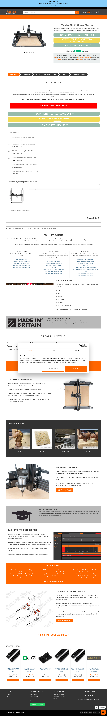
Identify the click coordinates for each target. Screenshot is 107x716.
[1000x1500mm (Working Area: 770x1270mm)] (54, 165)
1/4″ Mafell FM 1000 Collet (85, 273)
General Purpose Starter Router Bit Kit (53, 269)
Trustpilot (60, 581)
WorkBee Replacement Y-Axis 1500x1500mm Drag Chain (77, 670)
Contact (24, 8)
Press (8, 696)
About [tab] (77, 350)
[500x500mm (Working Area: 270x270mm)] (54, 138)
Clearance (50, 17)
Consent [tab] (30, 350)
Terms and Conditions (59, 694)
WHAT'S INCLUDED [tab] (20, 228)
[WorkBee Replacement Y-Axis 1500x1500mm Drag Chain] (77, 658)
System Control (31, 17)
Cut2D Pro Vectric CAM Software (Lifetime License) (29, 670)
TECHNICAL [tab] (35, 228)
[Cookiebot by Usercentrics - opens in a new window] (80, 345)
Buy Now (65, 3)
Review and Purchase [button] (79, 74)
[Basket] (100, 12)
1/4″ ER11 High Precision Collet (21, 265)
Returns (31, 698)
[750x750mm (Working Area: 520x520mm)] (54, 145)
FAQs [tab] (29, 228)
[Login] (96, 12)
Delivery (8, 8)
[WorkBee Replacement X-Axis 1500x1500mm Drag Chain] (61, 658)
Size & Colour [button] (13, 74)
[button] (17, 196)
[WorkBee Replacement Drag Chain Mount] (45, 658)
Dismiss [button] (53, 5)
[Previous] (11, 438)
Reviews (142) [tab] (51, 228)
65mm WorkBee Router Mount (21, 261)
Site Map (56, 698)
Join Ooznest (57, 700)
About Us (9, 694)
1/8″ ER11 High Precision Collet (21, 267)
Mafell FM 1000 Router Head (85, 259)
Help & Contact (33, 694)
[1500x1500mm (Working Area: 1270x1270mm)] (54, 172)
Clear (98, 184)
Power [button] (38, 74)
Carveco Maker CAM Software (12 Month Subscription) (94, 670)
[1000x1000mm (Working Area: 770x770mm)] (54, 158)
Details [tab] (53, 350)
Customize (52, 368)
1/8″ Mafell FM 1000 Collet (85, 275)
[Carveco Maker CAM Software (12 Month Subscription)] (94, 658)
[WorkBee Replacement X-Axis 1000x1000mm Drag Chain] (13, 658)
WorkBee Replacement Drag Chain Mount (45, 669)
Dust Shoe (53, 267)
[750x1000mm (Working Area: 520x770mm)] (54, 152)
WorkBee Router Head (21, 259)
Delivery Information (34, 696)
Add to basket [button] (13, 680)
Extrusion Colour (46, 186)
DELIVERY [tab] (43, 228)
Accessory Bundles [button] (50, 74)
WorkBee (41, 17)
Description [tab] (10, 228)
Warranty (32, 700)
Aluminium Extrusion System (15, 17)
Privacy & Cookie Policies (59, 696)
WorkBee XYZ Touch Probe (21, 263)
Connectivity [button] (26, 74)
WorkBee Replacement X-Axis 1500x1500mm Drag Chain (61, 670)
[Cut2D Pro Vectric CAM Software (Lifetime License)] (29, 658)
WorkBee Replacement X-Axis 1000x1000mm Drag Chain (13, 670)
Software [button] (64, 74)
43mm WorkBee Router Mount (85, 261)
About (99, 8)
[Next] (49, 37)
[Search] (77, 12)
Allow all (76, 368)
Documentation (16, 8)
